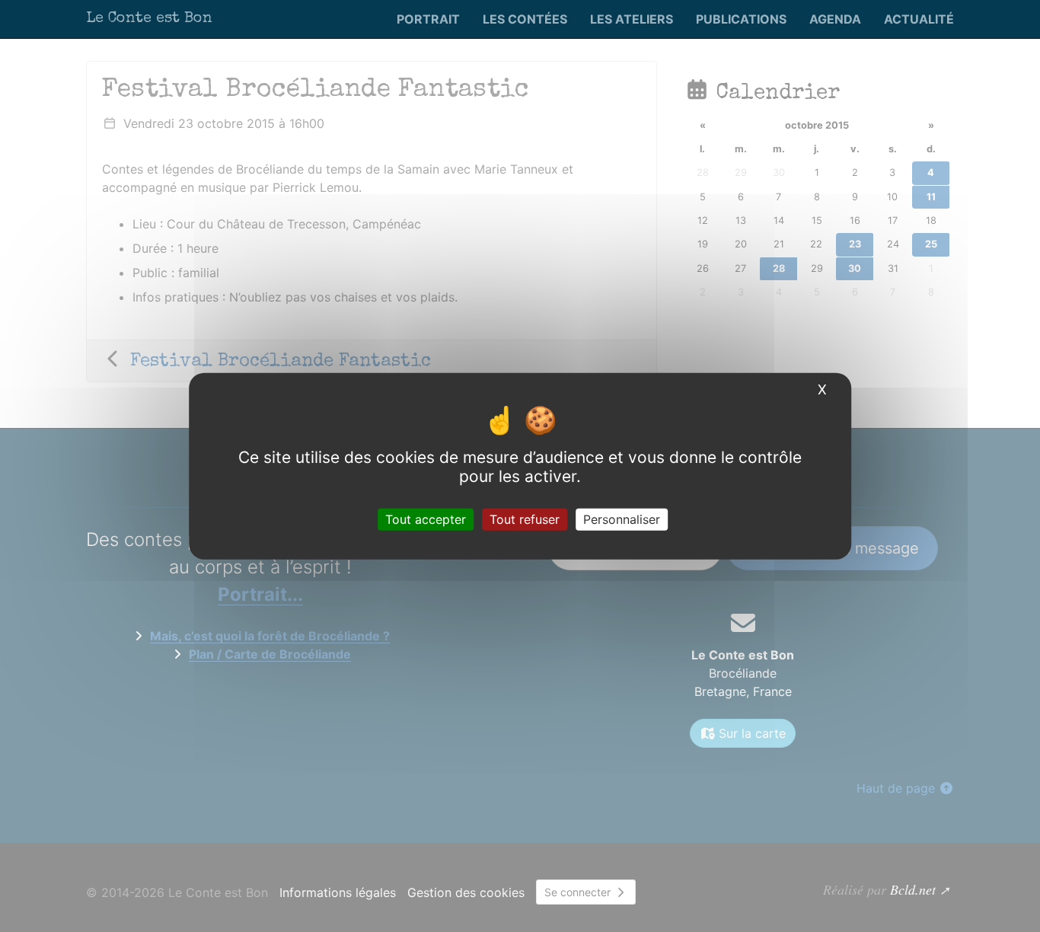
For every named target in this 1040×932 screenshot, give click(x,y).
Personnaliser (621, 518)
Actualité (919, 19)
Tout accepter (425, 518)
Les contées (525, 19)
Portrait (428, 19)
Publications (741, 19)
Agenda (835, 19)
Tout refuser (525, 518)
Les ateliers (631, 19)
